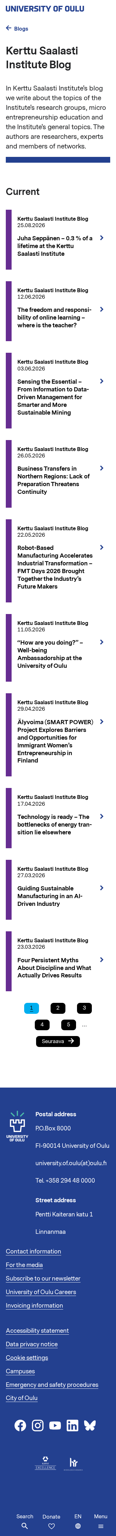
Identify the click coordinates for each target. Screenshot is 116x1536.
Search (24, 1516)
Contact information (33, 1251)
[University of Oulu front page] (58, 7)
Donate (51, 1517)
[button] (100, 1521)
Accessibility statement (37, 1331)
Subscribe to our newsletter (43, 1278)
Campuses (20, 1371)
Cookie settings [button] (27, 1358)
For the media (24, 1265)
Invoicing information (34, 1305)
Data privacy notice (32, 1344)
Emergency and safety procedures (52, 1385)
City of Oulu (22, 1398)
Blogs (21, 29)
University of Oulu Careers (41, 1292)
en (82, 1524)
